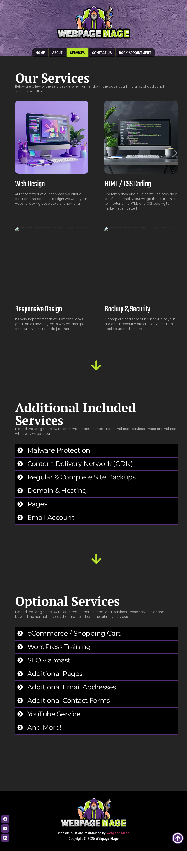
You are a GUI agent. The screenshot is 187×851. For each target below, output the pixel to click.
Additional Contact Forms (68, 700)
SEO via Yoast (48, 660)
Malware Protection (58, 450)
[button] (96, 451)
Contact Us (102, 53)
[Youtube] (5, 828)
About (57, 53)
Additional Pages (55, 674)
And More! (44, 727)
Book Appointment (135, 53)
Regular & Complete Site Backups (81, 477)
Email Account (51, 517)
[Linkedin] (5, 838)
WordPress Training (59, 647)
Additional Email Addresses (71, 687)
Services (77, 53)
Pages (37, 504)
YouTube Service (54, 714)
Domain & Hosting (57, 490)
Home (40, 53)
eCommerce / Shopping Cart (74, 633)
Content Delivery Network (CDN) (80, 464)
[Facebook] (5, 819)
